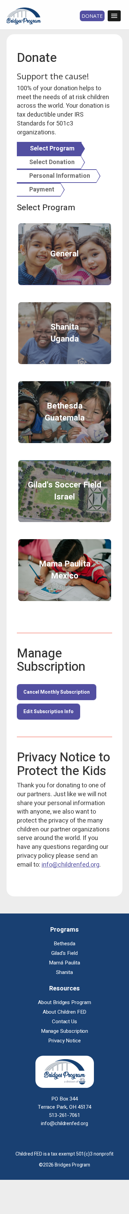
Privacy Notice (64, 1040)
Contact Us (64, 1021)
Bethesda (64, 943)
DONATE (92, 15)
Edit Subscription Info (48, 711)
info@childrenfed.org (70, 864)
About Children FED (65, 1012)
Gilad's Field (64, 953)
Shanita (64, 972)
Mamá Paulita (64, 962)
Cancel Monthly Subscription (56, 692)
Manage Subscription (64, 1031)
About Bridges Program (64, 1002)
